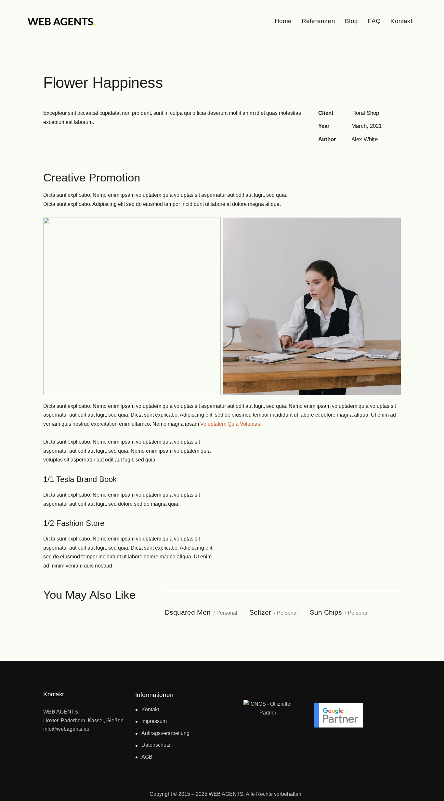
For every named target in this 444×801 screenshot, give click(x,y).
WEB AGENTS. (227, 794)
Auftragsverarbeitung (165, 733)
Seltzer (260, 612)
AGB (146, 757)
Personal (226, 613)
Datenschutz (155, 745)
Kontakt (150, 709)
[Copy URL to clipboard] (367, 156)
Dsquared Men (188, 612)
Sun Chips (326, 612)
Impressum (154, 721)
